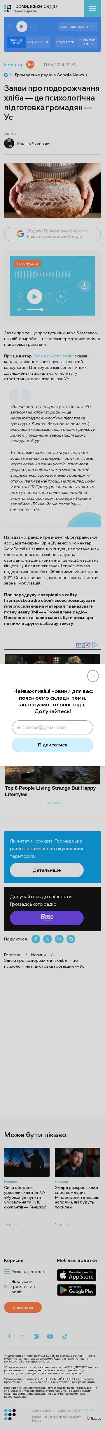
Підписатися (52, 745)
